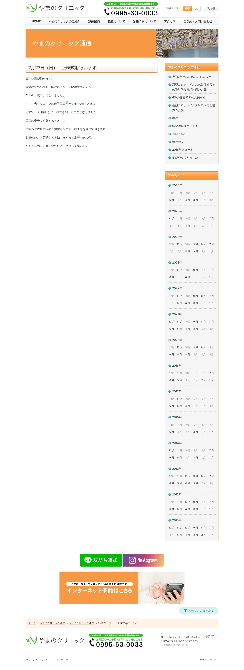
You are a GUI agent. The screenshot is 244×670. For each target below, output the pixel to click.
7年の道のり (180, 134)
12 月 (172, 218)
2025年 (177, 211)
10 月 (188, 476)
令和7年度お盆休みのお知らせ (191, 76)
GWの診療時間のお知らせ (189, 97)
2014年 (177, 443)
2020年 (177, 340)
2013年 (177, 468)
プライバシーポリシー (38, 659)
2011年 (176, 520)
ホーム (32, 623)
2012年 (177, 494)
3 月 (195, 199)
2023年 (177, 262)
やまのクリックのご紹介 (64, 21)
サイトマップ (60, 659)
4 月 (187, 199)
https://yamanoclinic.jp (175, 644)
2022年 (177, 288)
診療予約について (144, 21)
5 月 (179, 302)
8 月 (203, 244)
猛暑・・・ (179, 118)
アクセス (170, 21)
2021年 (177, 314)
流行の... (177, 141)
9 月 (195, 244)
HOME (36, 21)
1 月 (211, 225)
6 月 (171, 199)
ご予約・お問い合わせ (198, 21)
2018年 (177, 365)
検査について (116, 21)
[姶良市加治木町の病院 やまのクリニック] (55, 8)
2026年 (177, 185)
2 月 (203, 380)
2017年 (176, 391)
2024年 (177, 237)
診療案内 (94, 21)
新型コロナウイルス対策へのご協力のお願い (193, 107)
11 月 (180, 244)
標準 (187, 8)
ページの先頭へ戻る (201, 610)
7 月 (211, 218)
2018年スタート (182, 149)
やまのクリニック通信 (184, 67)
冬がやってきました (185, 157)
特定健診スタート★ (185, 126)
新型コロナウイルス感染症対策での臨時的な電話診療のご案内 (193, 87)
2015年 (177, 417)
